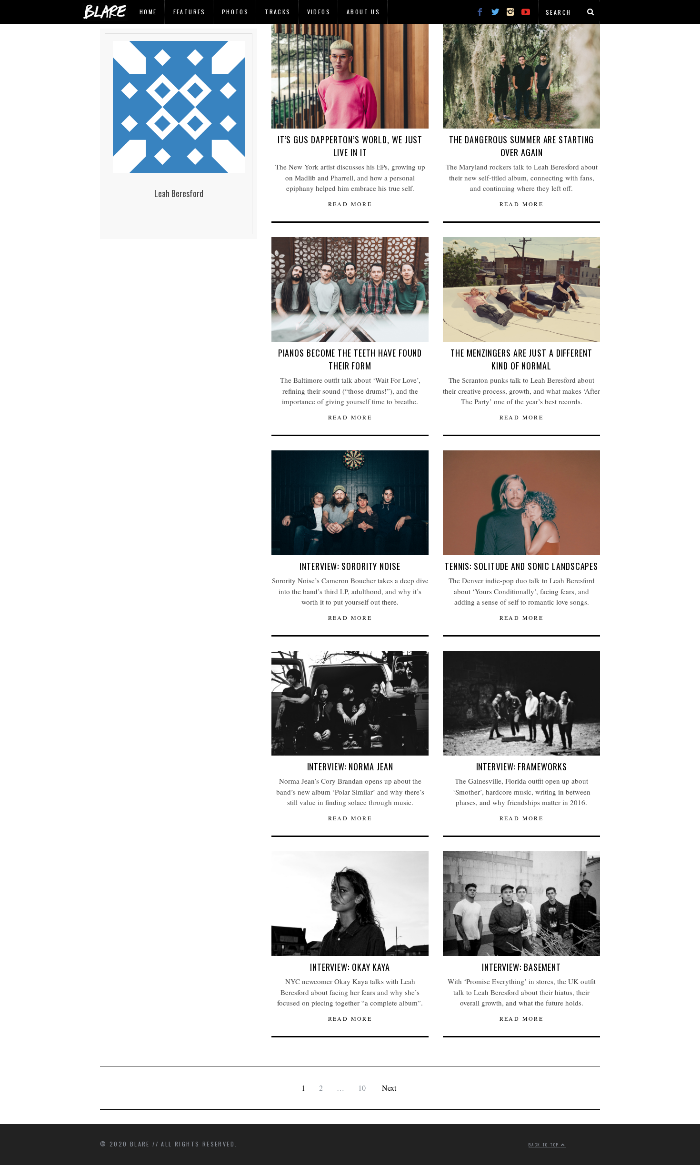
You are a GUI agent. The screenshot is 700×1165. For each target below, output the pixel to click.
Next (389, 1088)
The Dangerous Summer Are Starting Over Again (521, 146)
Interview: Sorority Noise (350, 566)
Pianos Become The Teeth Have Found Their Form (350, 359)
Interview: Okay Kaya (350, 967)
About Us (363, 12)
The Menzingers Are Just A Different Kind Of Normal (521, 359)
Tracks (277, 12)
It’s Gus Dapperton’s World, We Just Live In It (350, 146)
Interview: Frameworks (521, 766)
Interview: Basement (521, 967)
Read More (350, 204)
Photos (235, 12)
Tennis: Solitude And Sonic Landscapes (521, 566)
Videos (318, 12)
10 (362, 1088)
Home (148, 12)
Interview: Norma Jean (350, 766)
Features (189, 12)
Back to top (545, 1144)
